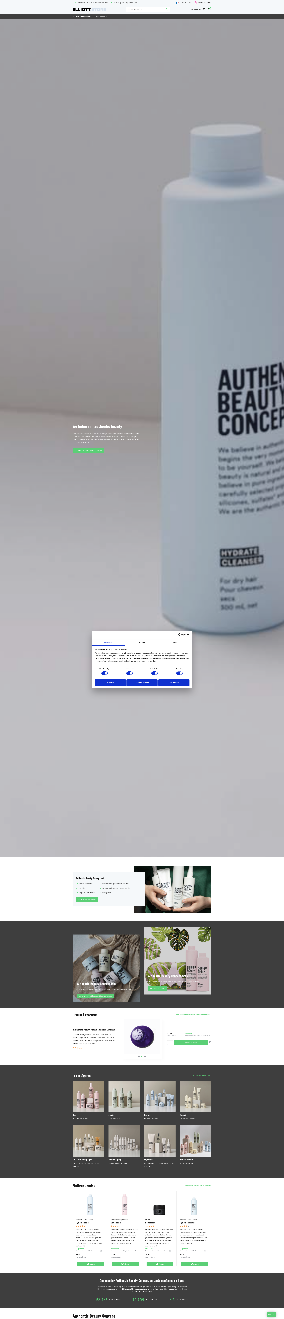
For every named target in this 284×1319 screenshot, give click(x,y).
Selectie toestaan (142, 682)
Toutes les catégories (201, 1075)
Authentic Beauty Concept (82, 16)
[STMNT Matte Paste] (159, 1204)
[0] (208, 9)
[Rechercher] (166, 9)
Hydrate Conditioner (187, 1223)
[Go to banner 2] (177, 960)
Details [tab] (142, 642)
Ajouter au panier (191, 1043)
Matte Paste (150, 1223)
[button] (138, 1056)
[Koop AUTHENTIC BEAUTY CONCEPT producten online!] (89, 9)
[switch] (129, 673)
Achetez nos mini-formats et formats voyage (95, 996)
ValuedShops (206, 2)
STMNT (147, 1220)
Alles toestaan (173, 682)
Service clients (187, 2)
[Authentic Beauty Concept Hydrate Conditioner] (194, 1204)
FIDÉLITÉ (271, 1314)
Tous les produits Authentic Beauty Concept (192, 1014)
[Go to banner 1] (106, 968)
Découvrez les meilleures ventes (197, 1185)
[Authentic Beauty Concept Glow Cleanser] (125, 1204)
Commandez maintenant (87, 899)
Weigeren (110, 682)
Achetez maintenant (157, 988)
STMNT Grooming (100, 16)
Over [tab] (175, 642)
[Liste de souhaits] (204, 9)
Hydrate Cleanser (82, 1223)
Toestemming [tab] (108, 642)
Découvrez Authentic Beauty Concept (88, 450)
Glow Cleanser (116, 1223)
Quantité (170, 1042)
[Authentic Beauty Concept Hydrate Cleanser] (90, 1204)
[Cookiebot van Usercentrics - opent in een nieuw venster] (179, 635)
